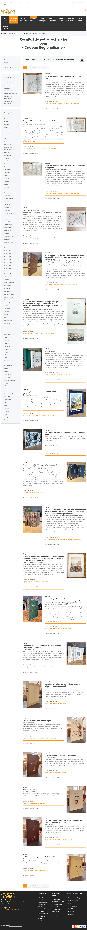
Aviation (6, 152)
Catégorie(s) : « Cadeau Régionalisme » (34, 33)
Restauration (7, 374)
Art (5, 139)
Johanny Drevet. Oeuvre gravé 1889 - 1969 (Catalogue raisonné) (39, 393)
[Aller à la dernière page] (47, 67)
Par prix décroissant (9, 86)
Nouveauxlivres (33, 19)
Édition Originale (8, 199)
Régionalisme (8, 366)
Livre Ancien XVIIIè (9, 300)
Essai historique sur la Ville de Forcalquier (61, 755)
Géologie (6, 233)
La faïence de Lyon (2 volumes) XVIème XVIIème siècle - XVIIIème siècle (42, 646)
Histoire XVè (7, 254)
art (65, 375)
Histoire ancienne (9, 248)
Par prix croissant (9, 83)
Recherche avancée (14, 33)
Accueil (3, 33)
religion (50, 284)
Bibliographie (7, 155)
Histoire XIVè (7, 251)
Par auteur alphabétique (8, 90)
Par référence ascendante (8, 97)
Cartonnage (7, 170)
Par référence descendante (8, 102)
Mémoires (7, 311)
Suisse (6, 405)
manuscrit (47, 738)
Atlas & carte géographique (8, 148)
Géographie (7, 230)
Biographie (7, 158)
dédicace (41, 738)
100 (9, 67)
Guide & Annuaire (9, 242)
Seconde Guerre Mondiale (9, 390)
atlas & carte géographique (57, 104)
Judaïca (6, 280)
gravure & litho (40, 333)
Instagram (70, 914)
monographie (42, 667)
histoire (60, 448)
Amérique (7, 130)
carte (46, 104)
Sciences (6, 386)
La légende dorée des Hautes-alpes (37, 721)
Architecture (7, 136)
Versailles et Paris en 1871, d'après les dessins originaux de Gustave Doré (62, 685)
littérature (52, 539)
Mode (5, 317)
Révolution (7, 377)
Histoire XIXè (7, 265)
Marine (6, 306)
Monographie (8, 320)
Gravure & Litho (8, 236)
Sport (5, 402)
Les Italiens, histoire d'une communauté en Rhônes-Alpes (65, 433)
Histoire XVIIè (7, 259)
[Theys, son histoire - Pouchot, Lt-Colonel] (76, 799)
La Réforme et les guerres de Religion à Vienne (41, 857)
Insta (5, 4)
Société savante (9, 394)
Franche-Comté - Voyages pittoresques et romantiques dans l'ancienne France (40, 466)
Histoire (6, 245)
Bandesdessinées (23, 20)
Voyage (6, 417)
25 (5, 67)
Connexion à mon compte (78, 2)
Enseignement (8, 207)
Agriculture (7, 124)
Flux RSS (70, 909)
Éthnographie (8, 213)
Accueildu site (5, 20)
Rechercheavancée (13, 20)
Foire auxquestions (6, 27)
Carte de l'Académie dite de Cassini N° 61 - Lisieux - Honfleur (43, 122)
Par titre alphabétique (10, 94)
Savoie (6, 383)
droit (46, 284)
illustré (47, 333)
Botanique (7, 161)
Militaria (6, 314)
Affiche (6, 118)
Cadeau (6, 164)
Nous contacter (72, 906)
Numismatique (8, 335)
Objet (5, 337)
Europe (6, 219)
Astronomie (7, 144)
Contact (20, 2)
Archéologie (7, 133)
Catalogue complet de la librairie (42, 918)
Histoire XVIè (7, 256)
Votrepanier (80, 20)
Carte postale (8, 167)
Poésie (6, 352)
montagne (65, 840)
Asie (5, 141)
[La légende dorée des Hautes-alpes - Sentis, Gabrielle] (76, 730)
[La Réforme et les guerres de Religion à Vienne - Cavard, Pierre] (76, 867)
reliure (25, 492)
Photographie (8, 346)
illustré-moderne (50, 375)
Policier (6, 355)
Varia (5, 414)
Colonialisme (8, 181)
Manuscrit (7, 303)
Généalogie (7, 227)
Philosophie (7, 343)
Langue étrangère (9, 282)
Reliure (6, 371)
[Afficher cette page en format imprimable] (82, 60)
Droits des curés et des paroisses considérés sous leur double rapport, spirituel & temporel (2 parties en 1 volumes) (64, 257)
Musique (6, 329)
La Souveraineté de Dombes (34, 210)
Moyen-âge (7, 326)
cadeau (76, 104)
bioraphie (70, 539)
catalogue (35, 415)
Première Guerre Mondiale (9, 362)
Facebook (29, 2)
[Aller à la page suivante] (43, 67)
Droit (5, 193)
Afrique (6, 121)
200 (12, 67)
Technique (7, 408)
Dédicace (7, 187)
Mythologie (7, 332)
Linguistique (7, 285)
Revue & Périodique (9, 380)
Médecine (7, 309)
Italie (5, 277)
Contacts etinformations (70, 20)
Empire (6, 201)
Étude (5, 216)
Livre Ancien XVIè (9, 294)
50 (7, 67)
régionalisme (70, 104)
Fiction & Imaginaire (10, 222)
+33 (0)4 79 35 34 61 (8, 2)
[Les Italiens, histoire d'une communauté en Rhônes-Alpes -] (32, 439)
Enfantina (7, 204)
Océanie (6, 340)
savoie (25, 333)
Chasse (6, 175)
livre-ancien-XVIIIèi (67, 284)
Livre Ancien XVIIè (9, 297)
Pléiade (6, 349)
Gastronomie (8, 225)
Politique (6, 358)
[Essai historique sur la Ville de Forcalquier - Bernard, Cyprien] (32, 764)
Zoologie (6, 420)
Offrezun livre (61, 20)
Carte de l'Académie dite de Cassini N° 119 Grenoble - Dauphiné (65, 167)
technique (26, 667)
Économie (7, 196)
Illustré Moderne (8, 274)
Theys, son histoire (30, 790)
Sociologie (7, 397)
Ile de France (50, 351)
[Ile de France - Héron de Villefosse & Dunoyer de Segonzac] (32, 359)
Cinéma (6, 178)
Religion (6, 368)
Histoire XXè (7, 268)
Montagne (7, 323)
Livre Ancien (7, 291)
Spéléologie (7, 399)
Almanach (7, 127)
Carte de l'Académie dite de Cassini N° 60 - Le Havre (63, 77)
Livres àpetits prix (42, 20)
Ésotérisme (7, 210)
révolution (59, 539)
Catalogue (7, 172)
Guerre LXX (7, 239)
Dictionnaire (7, 190)
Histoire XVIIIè (8, 262)
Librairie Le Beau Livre (15, 926)
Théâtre (6, 411)
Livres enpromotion (52, 20)
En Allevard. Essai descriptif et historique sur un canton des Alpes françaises (63, 821)
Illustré (6, 271)
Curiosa (6, 184)
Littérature (7, 288)
